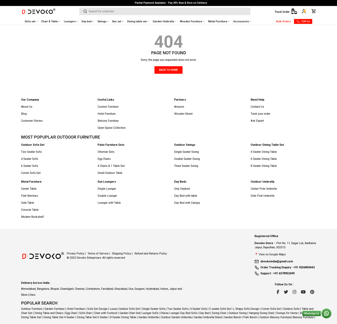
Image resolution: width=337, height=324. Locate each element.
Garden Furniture (55, 308)
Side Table (27, 202)
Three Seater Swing (186, 166)
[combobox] (164, 11)
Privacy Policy (76, 253)
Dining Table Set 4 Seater (58, 317)
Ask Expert (257, 120)
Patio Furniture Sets (111, 144)
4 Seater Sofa (29, 159)
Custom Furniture (108, 106)
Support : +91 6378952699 (277, 273)
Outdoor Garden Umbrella (176, 317)
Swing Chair (219, 313)
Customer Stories (32, 120)
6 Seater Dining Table (264, 159)
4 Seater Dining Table (264, 151)
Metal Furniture (217, 21)
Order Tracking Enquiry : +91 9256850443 (287, 267)
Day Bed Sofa (188, 313)
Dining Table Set (31, 317)
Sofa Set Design (97, 308)
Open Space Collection (111, 127)
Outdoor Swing (238, 313)
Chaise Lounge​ (169, 313)
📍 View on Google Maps (270, 254)
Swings (102, 21)
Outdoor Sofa (291, 308)
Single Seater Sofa (153, 308)
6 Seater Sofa (29, 166)
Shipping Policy (122, 253)
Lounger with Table (109, 202)
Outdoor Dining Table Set (267, 144)
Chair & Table (49, 21)
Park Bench (250, 317)
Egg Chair (71, 313)
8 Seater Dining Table (264, 166)
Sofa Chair (85, 313)
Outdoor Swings (184, 144)
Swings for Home (287, 313)
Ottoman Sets (106, 151)
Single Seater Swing (186, 151)
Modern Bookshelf (32, 216)
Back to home (168, 69)
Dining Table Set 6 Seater (92, 317)
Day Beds (180, 181)
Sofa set (30, 21)
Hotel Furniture (107, 113)
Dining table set (137, 21)
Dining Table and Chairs (48, 313)
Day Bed (204, 313)
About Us (26, 106)
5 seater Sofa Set (220, 308)
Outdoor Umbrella (262, 181)
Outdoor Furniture (31, 308)
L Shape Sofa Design (246, 308)
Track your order (260, 113)
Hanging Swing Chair (261, 313)
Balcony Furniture (108, 120)
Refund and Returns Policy (150, 253)
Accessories (241, 21)
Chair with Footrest (105, 313)
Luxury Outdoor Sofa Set (125, 308)
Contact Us (257, 106)
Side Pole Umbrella (262, 195)
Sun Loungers (107, 181)
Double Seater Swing (187, 159)
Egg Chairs (104, 159)
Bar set (116, 21)
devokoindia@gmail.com (276, 261)
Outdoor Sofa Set (32, 144)
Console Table (30, 209)
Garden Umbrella (163, 21)
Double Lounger (107, 195)
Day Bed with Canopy (187, 202)
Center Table (29, 188)
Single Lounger (107, 188)
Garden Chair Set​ (130, 313)
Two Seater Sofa (31, 151)
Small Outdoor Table (110, 173)
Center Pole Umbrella (264, 188)
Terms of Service (99, 253)
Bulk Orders (283, 21)
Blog (24, 113)
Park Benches (29, 195)
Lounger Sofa (149, 313)
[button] (314, 11)
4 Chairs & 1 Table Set (111, 166)
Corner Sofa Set (31, 173)
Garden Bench (232, 317)
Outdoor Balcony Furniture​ (275, 317)
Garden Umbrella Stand (208, 317)
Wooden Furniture (191, 21)
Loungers (70, 21)
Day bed (87, 21)
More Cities (28, 294)
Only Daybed (182, 188)
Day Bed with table (185, 195)
